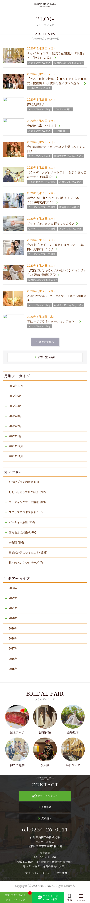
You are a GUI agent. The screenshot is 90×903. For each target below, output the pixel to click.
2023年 (13, 588)
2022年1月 (15, 436)
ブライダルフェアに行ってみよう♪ (51, 223)
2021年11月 (16, 456)
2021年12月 (16, 446)
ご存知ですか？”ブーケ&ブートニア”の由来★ (56, 298)
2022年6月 (15, 395)
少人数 (45, 765)
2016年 (13, 658)
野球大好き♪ (36, 104)
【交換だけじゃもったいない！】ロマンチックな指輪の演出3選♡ (57, 272)
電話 (69, 900)
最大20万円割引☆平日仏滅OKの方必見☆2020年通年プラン (53, 200)
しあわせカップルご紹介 (24, 492)
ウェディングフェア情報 (24, 502)
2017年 (13, 648)
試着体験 (45, 732)
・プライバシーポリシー (37, 873)
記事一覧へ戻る (46, 357)
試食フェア (17, 732)
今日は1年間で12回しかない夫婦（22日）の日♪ (56, 149)
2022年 (13, 598)
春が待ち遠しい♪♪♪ (42, 126)
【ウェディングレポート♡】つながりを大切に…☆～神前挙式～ (56, 174)
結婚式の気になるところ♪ (24, 552)
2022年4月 (15, 405)
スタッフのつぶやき (21, 512)
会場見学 (73, 732)
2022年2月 (15, 426)
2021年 (13, 608)
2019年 (13, 628)
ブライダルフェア (47, 795)
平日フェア (73, 765)
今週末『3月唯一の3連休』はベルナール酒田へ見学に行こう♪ (55, 247)
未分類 (13, 542)
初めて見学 (17, 765)
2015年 (13, 668)
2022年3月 (15, 416)
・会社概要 (61, 873)
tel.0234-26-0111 (45, 830)
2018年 (13, 638)
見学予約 (46, 807)
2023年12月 (16, 385)
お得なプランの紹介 (21, 481)
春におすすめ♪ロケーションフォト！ (52, 321)
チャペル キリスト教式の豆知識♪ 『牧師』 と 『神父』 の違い (56, 55)
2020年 (13, 618)
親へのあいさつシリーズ (24, 562)
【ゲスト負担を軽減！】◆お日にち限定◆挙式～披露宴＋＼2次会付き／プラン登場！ (57, 81)
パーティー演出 (18, 522)
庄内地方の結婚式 (20, 532)
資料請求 (46, 818)
